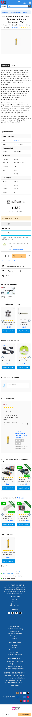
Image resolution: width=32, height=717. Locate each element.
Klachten (15, 638)
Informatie (14, 626)
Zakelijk (14, 599)
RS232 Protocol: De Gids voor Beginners (15, 683)
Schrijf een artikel (15, 664)
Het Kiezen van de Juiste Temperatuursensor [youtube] (15, 678)
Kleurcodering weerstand (15, 668)
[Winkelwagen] (28, 2)
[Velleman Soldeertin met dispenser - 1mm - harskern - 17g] (8, 440)
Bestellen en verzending (14, 629)
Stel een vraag (12, 384)
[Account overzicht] (23, 2)
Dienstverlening (15, 659)
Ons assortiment (15, 650)
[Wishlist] (17, 2)
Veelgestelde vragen (15, 654)
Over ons (15, 645)
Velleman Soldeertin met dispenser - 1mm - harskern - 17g (21, 434)
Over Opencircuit (15, 642)
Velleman (17, 140)
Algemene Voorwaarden (15, 633)
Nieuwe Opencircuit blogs (14, 673)
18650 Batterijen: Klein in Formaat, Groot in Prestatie (15, 680)
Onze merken (14, 652)
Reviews (15, 647)
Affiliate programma (15, 666)
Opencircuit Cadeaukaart (14, 661)
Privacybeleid (14, 636)
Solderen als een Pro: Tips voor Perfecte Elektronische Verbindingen (15, 676)
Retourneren (14, 631)
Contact (15, 602)
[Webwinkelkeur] (16, 708)
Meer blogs (15, 685)
